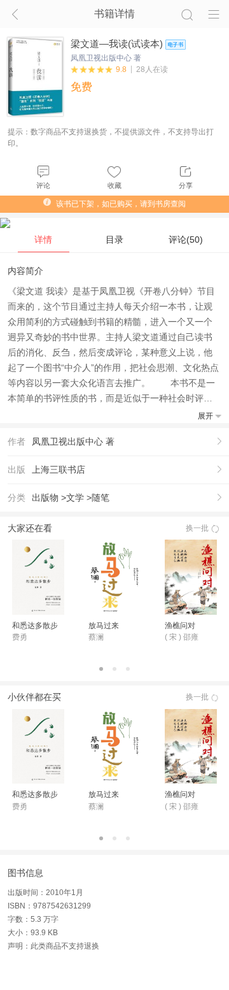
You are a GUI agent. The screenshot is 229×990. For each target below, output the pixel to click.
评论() (186, 239)
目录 (114, 239)
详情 (43, 239)
